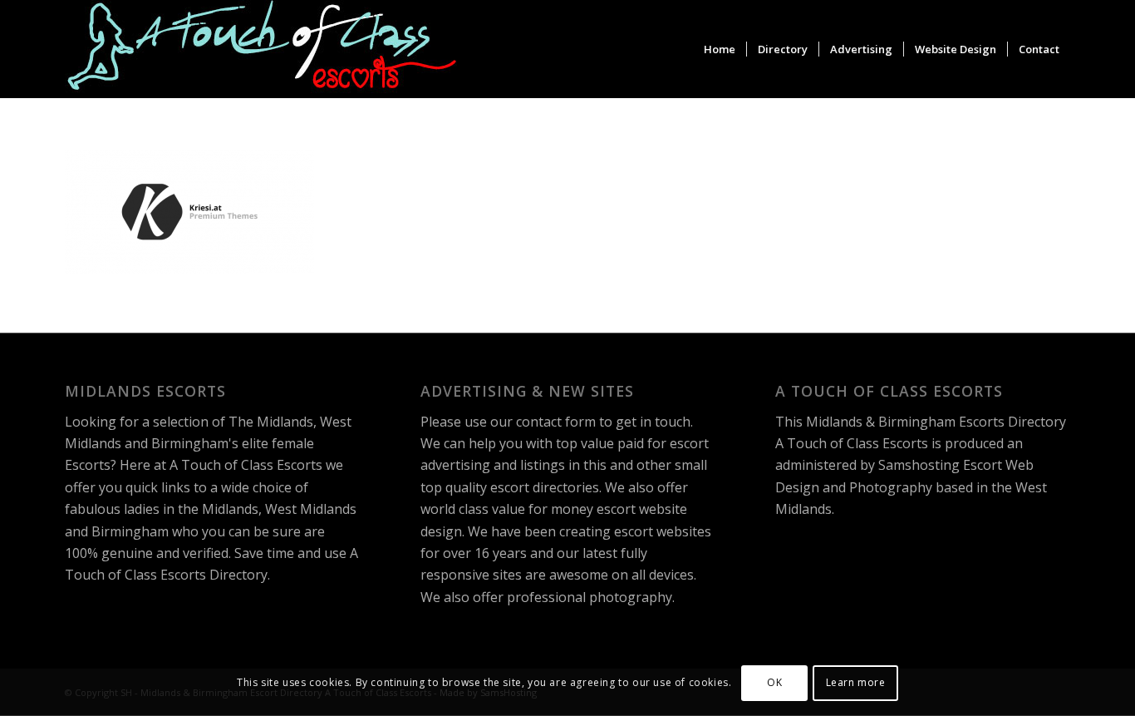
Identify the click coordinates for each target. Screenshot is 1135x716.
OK (774, 683)
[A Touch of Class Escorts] (262, 49)
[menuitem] (719, 49)
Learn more (856, 683)
